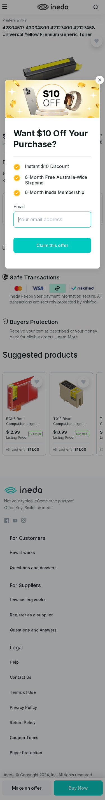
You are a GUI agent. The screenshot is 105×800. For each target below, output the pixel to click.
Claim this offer (52, 245)
